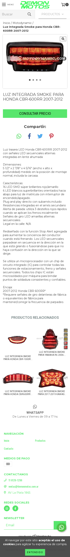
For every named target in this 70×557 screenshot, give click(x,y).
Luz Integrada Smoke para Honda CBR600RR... (18, 393)
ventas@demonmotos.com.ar (23, 486)
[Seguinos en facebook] (15, 508)
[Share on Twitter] (40, 136)
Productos (40, 440)
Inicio (6, 23)
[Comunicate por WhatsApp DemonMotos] (61, 527)
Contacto (8, 448)
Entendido (35, 552)
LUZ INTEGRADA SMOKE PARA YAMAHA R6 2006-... (52, 353)
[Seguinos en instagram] (7, 508)
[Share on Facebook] (29, 136)
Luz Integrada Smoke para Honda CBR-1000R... (18, 358)
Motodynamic (22, 23)
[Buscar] (29, 14)
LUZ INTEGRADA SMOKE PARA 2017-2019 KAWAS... (52, 393)
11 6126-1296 (15, 480)
